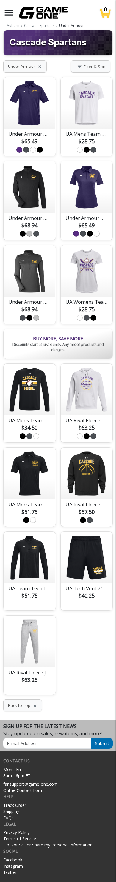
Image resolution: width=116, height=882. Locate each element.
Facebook (12, 860)
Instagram (13, 866)
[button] (9, 12)
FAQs (8, 818)
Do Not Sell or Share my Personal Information (48, 845)
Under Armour (25, 66)
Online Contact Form (23, 790)
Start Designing (29, 117)
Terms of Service (19, 838)
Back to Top (22, 705)
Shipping (11, 811)
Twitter (10, 872)
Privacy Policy (16, 832)
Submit (102, 743)
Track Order (14, 805)
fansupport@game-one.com (30, 784)
